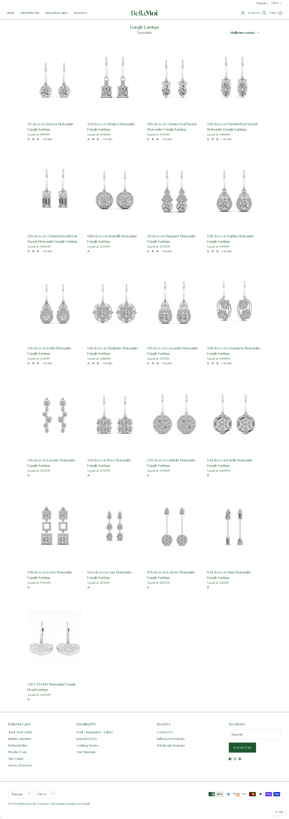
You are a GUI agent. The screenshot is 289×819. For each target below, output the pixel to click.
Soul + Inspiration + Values (94, 732)
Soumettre (242, 747)
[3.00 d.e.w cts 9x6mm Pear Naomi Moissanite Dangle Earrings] (234, 79)
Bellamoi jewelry (27, 803)
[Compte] (243, 13)
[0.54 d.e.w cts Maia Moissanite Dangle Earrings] (234, 527)
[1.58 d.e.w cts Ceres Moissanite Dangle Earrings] (54, 527)
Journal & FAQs (86, 739)
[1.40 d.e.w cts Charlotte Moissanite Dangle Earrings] (114, 303)
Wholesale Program (171, 745)
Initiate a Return (19, 739)
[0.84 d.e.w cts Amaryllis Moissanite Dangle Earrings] (114, 191)
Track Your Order (20, 732)
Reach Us (80, 13)
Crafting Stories (87, 745)
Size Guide (16, 759)
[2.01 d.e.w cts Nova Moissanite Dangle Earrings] (114, 415)
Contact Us (165, 732)
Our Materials (86, 752)
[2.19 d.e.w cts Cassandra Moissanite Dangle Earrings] (174, 303)
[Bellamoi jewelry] (144, 13)
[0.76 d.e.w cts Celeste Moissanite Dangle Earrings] (174, 527)
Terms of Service (20, 765)
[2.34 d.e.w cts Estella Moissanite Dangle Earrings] (234, 415)
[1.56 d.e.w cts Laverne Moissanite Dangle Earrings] (54, 415)
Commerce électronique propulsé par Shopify (63, 803)
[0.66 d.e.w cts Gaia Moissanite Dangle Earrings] (114, 527)
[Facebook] (230, 759)
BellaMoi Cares (57, 13)
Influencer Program (170, 739)
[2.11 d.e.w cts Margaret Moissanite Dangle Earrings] (174, 191)
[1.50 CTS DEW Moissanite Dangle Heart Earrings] (54, 639)
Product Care (17, 752)
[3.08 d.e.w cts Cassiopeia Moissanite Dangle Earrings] (234, 303)
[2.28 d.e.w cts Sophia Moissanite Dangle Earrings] (234, 191)
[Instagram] (235, 759)
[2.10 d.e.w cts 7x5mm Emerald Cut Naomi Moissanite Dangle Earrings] (54, 191)
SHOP (10, 13)
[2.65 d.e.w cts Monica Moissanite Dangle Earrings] (114, 79)
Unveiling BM (30, 13)
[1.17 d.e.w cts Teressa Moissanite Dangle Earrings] (54, 79)
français (261, 3)
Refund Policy (18, 745)
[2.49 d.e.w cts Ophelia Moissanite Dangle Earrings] (174, 415)
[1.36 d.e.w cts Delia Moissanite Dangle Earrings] (54, 303)
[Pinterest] (239, 759)
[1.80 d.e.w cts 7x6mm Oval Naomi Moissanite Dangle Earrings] (174, 79)
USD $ (275, 3)
